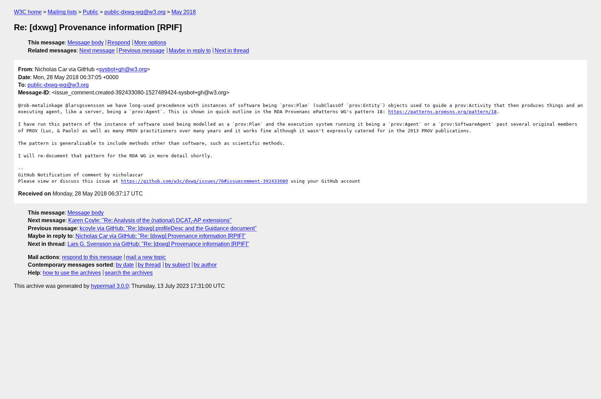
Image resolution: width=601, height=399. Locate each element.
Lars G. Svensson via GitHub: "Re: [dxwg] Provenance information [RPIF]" (158, 244)
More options (150, 42)
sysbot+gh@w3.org (123, 69)
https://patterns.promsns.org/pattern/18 (442, 111)
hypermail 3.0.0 (110, 286)
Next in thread (232, 50)
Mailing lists (62, 12)
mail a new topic (146, 257)
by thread (149, 265)
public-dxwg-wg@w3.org (135, 12)
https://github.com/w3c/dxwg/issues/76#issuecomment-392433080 (204, 181)
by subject (177, 265)
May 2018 (183, 12)
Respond (118, 42)
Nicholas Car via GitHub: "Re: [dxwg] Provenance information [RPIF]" (160, 236)
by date (125, 265)
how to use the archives (72, 273)
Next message (97, 50)
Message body (85, 42)
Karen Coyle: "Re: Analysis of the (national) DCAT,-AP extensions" (150, 220)
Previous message (142, 50)
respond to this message (92, 257)
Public (90, 12)
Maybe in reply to (190, 50)
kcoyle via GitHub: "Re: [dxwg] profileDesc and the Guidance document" (168, 228)
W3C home (28, 12)
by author (205, 265)
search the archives (129, 273)
